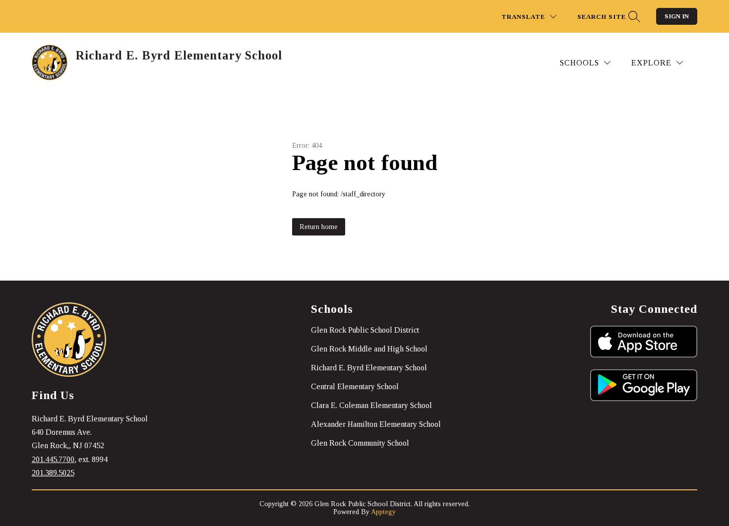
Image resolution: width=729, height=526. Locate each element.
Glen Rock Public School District (365, 330)
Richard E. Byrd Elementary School (369, 367)
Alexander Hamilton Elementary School (376, 424)
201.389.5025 (53, 472)
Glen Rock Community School (360, 443)
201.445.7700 (53, 459)
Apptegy (383, 512)
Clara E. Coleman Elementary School (371, 405)
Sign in (677, 16)
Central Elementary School (355, 386)
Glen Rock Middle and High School (369, 349)
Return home (319, 227)
